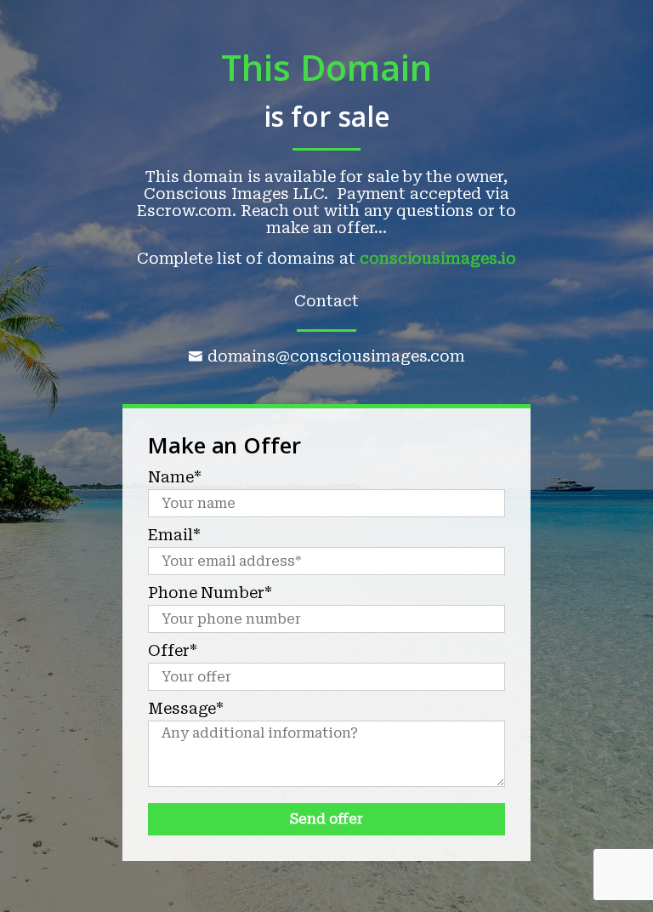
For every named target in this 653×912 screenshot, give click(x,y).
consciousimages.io (438, 258)
